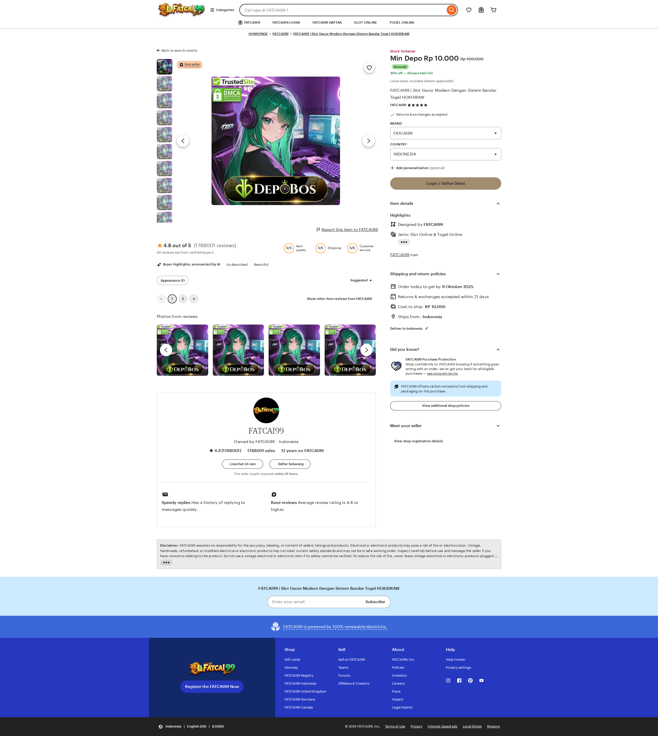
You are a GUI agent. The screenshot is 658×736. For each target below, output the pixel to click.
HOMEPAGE (258, 34)
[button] (242, 464)
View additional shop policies (445, 406)
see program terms (442, 373)
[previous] (166, 350)
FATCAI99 (280, 34)
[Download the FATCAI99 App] (212, 669)
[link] (161, 298)
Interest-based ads (442, 726)
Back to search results (179, 50)
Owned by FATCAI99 (254, 441)
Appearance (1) (173, 280)
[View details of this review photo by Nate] (238, 350)
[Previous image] (183, 141)
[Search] (451, 10)
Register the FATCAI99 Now (212, 686)
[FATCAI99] (181, 14)
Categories (225, 10)
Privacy (416, 726)
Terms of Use (395, 726)
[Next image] (368, 141)
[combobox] (342, 10)
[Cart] (493, 10)
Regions (493, 726)
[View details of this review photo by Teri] (294, 350)
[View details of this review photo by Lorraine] (350, 350)
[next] (366, 350)
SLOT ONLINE (365, 22)
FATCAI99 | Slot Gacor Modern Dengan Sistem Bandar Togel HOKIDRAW (351, 34)
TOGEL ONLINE (402, 22)
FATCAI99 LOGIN (286, 22)
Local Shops (472, 726)
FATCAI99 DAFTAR (327, 22)
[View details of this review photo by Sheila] (182, 350)
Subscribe (375, 601)
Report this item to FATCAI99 (350, 229)
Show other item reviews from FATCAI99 (339, 299)
